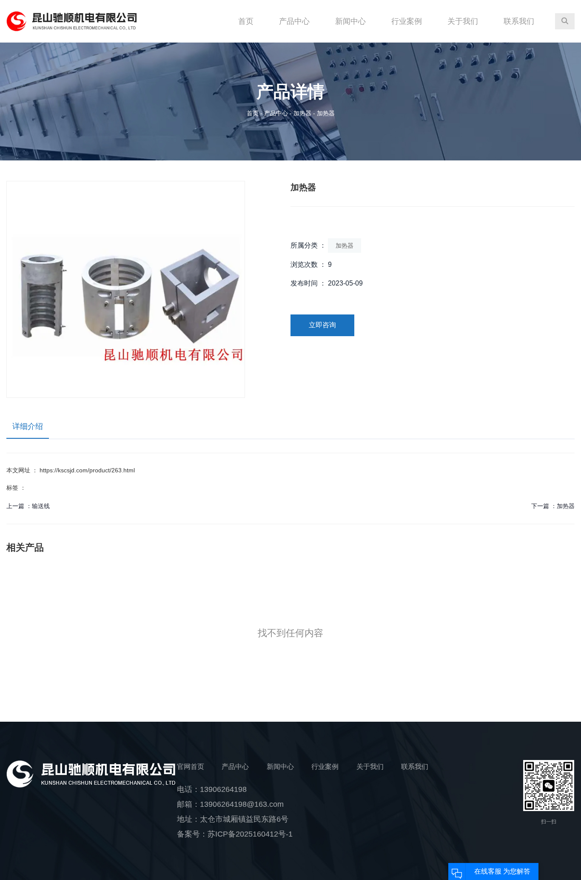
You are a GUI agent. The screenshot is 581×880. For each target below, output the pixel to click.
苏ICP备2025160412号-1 (250, 834)
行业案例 (406, 21)
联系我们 (519, 21)
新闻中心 (350, 21)
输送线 (41, 506)
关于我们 (462, 21)
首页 (245, 21)
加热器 (302, 113)
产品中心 (294, 21)
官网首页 (190, 766)
